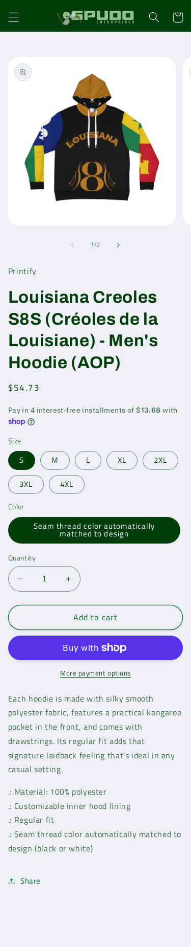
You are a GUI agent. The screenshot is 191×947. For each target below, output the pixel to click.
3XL (26, 484)
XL (122, 460)
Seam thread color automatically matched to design (94, 529)
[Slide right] (118, 245)
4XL (66, 484)
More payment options (95, 673)
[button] (13, 17)
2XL (160, 460)
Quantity (22, 558)
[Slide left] (72, 245)
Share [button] (30, 881)
